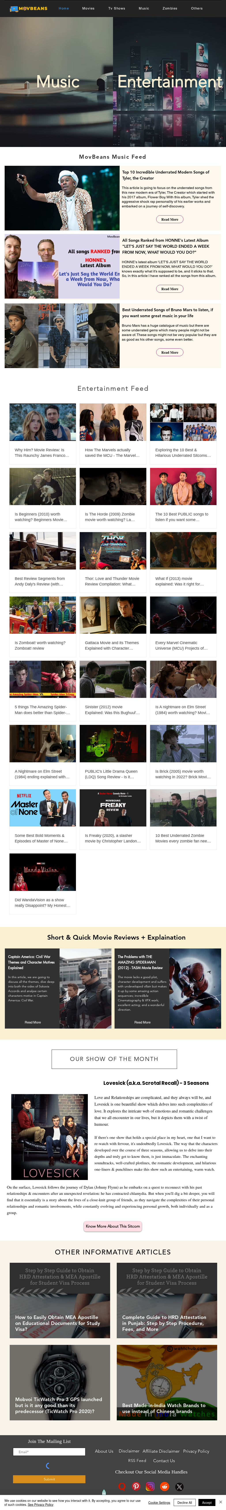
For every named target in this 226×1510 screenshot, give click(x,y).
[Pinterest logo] (136, 1486)
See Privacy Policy (40, 1504)
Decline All (184, 1502)
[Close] (220, 1502)
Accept (207, 1502)
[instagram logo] (150, 1486)
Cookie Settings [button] (159, 1502)
